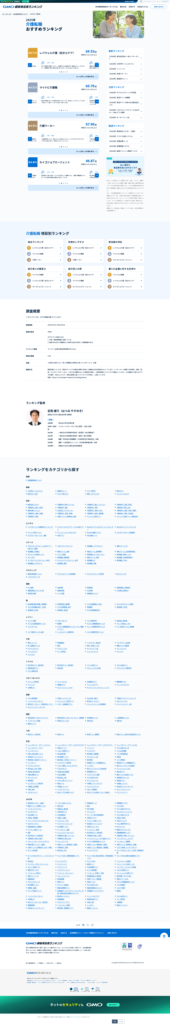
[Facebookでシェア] (83, 925)
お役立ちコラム (142, 6)
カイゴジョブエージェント (122, 260)
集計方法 (123, 6)
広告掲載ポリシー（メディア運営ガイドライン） (87, 933)
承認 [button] (115, 1021)
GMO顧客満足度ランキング (20, 14)
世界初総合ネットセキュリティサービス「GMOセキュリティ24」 (41, 980)
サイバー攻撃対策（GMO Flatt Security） (76, 982)
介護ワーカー (37, 260)
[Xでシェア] (88, 925)
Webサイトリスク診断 (74, 980)
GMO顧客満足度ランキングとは (106, 6)
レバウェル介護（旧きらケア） (43, 248)
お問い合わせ (112, 933)
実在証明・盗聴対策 (31, 982)
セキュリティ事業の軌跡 (102, 982)
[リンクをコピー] (92, 925)
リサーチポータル (6, 14)
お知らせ (132, 6)
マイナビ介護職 (37, 254)
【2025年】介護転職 (22, 6)
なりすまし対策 (91, 982)
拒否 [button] (122, 1021)
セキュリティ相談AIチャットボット (88, 980)
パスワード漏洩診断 (62, 980)
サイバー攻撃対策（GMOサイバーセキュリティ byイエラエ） (51, 982)
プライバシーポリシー (76, 1017)
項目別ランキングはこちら (89, 55)
